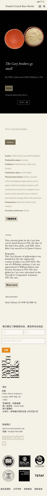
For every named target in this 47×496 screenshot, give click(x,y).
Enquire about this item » (16, 95)
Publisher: (9, 164)
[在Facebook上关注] (4, 438)
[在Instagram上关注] (9, 438)
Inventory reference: (14, 210)
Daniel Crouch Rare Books (20, 6)
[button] (39, 6)
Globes (10, 142)
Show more (11, 285)
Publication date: (12, 172)
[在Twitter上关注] (17, 438)
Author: (8, 156)
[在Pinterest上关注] (13, 438)
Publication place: (13, 160)
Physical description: (14, 177)
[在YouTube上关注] (22, 438)
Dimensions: (10, 202)
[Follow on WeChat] (4, 444)
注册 (6, 350)
